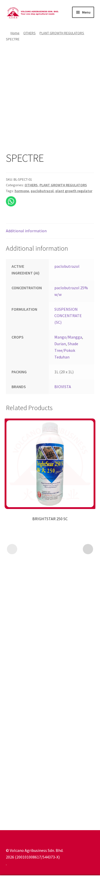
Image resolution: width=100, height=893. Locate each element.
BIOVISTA (62, 386)
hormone (22, 191)
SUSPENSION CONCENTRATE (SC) (68, 316)
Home (15, 33)
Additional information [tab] (26, 230)
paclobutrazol (42, 191)
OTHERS (29, 33)
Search (50, 884)
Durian (60, 343)
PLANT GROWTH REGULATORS (61, 33)
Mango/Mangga (68, 337)
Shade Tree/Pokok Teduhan (66, 350)
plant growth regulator (73, 191)
